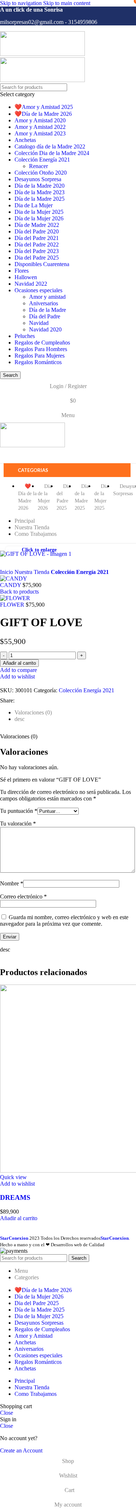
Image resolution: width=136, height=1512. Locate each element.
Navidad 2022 (31, 284)
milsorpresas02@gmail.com (31, 22)
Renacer (38, 166)
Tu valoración (18, 823)
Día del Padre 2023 (37, 251)
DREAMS (15, 1197)
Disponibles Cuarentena (42, 264)
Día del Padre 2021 (37, 238)
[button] (18, 1218)
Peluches (25, 336)
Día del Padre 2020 (37, 231)
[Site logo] (42, 54)
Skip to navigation (21, 3)
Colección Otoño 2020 (41, 173)
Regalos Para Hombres (41, 349)
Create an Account (21, 1450)
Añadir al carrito (19, 663)
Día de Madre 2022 (37, 225)
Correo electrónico (23, 896)
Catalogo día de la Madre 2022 (50, 146)
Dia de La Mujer (34, 205)
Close (6, 1413)
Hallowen (26, 277)
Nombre (11, 883)
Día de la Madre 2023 (40, 192)
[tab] (33, 712)
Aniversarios (43, 303)
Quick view (13, 1177)
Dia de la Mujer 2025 (39, 212)
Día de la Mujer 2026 (39, 218)
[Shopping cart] (67, 456)
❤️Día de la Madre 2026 (43, 114)
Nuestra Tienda (33, 572)
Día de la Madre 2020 (40, 186)
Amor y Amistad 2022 (40, 127)
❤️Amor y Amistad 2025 (44, 107)
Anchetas (25, 140)
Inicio (7, 572)
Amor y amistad (47, 297)
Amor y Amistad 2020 (40, 120)
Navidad (39, 323)
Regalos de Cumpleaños (42, 342)
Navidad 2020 (45, 329)
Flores (22, 271)
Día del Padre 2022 (37, 244)
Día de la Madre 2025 (40, 199)
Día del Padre (44, 316)
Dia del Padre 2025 (37, 257)
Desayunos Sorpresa (38, 179)
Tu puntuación (18, 811)
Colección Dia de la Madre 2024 (52, 153)
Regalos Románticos (38, 362)
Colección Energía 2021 (42, 159)
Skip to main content (66, 3)
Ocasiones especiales (38, 290)
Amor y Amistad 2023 (40, 133)
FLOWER (13, 605)
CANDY (11, 585)
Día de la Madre (47, 310)
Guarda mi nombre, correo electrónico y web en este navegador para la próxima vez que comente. (64, 920)
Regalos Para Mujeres (40, 355)
